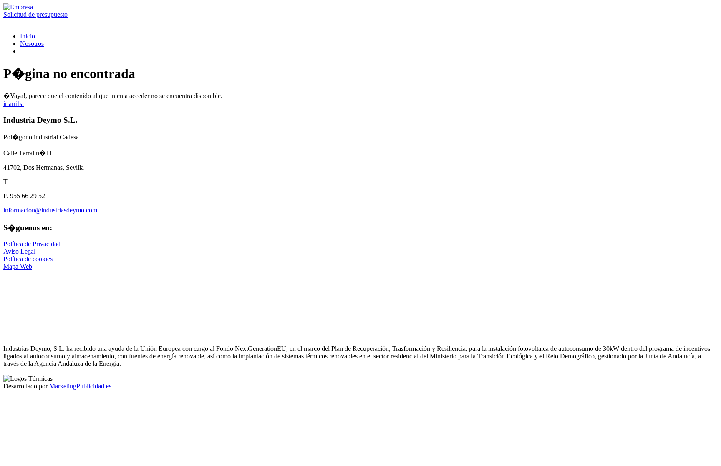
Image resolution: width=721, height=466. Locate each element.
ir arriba (13, 103)
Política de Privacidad (32, 243)
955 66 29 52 (24, 316)
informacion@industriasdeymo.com (50, 210)
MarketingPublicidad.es (80, 386)
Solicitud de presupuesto (35, 14)
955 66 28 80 (20, 21)
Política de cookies (28, 258)
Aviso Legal (19, 251)
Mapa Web (17, 266)
